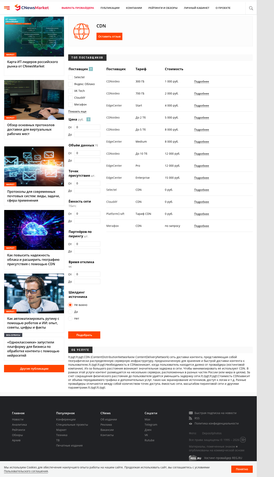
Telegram (151, 424)
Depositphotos (212, 433)
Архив (16, 440)
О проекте (223, 7)
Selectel (79, 77)
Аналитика (19, 424)
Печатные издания (69, 445)
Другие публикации (34, 368)
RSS (197, 418)
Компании (134, 7)
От (70, 127)
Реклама (106, 424)
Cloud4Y (79, 97)
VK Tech (79, 91)
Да (76, 312)
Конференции (66, 419)
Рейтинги (18, 430)
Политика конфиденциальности (217, 423)
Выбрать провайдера (78, 7)
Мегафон (80, 104)
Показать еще (77, 111)
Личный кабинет (196, 7)
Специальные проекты (72, 424)
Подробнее (201, 81)
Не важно (80, 305)
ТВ (58, 440)
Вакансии (107, 430)
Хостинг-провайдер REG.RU (223, 458)
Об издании (108, 419)
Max (147, 419)
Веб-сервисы (13, 335)
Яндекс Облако (84, 84)
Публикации (110, 7)
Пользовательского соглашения (26, 471)
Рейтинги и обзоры (163, 7)
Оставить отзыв (109, 36)
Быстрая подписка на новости (215, 413)
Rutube (149, 440)
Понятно (242, 469)
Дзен (148, 430)
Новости (17, 419)
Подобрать (84, 335)
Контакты (107, 435)
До (70, 134)
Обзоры (17, 435)
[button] (251, 8)
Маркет (61, 430)
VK (146, 435)
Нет (76, 318)
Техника (61, 435)
